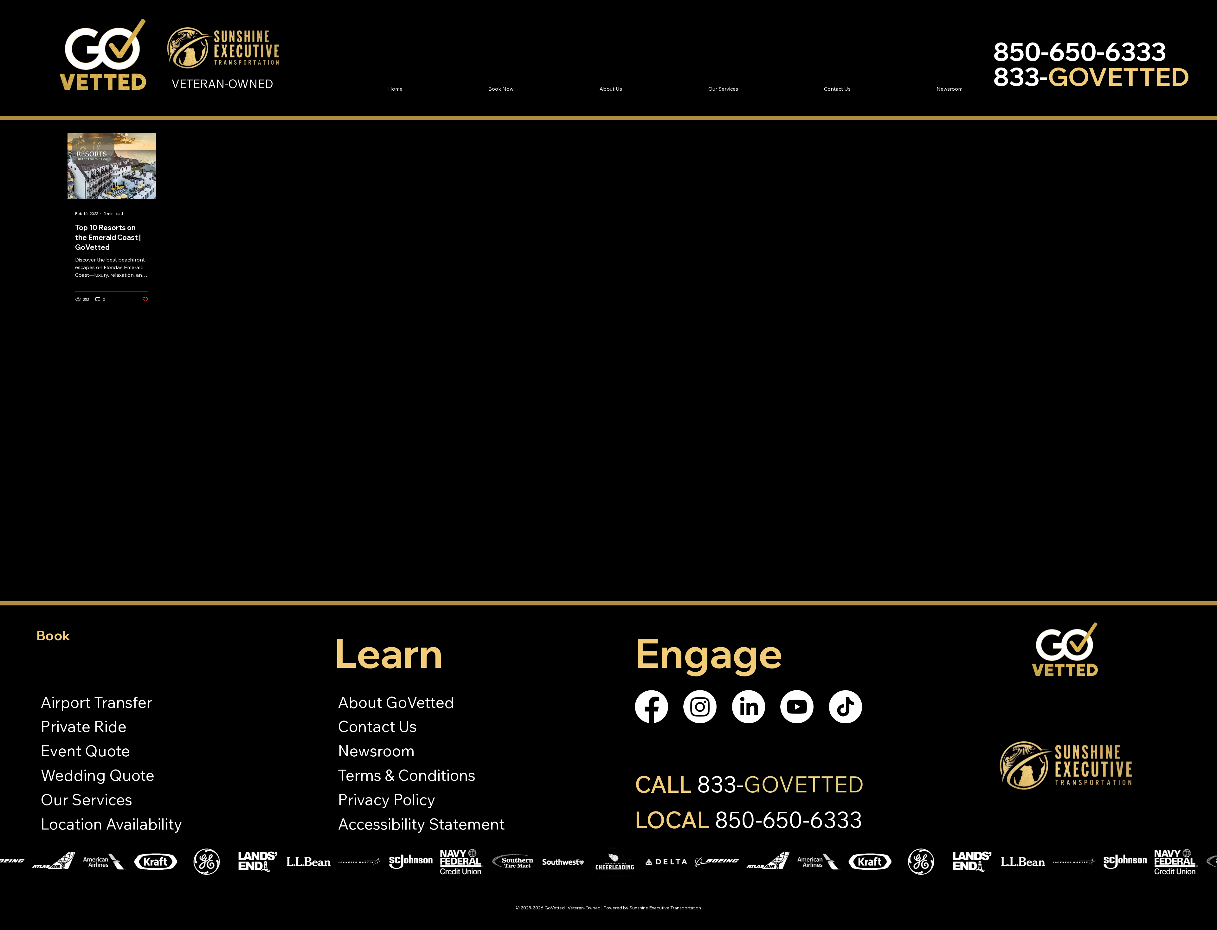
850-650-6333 (788, 819)
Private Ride (83, 726)
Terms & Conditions (406, 775)
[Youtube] (797, 706)
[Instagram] (700, 706)
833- (780, 784)
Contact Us (377, 726)
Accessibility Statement (421, 823)
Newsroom (376, 750)
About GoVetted (396, 702)
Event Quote (85, 750)
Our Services (86, 799)
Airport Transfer (96, 702)
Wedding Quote (97, 775)
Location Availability (111, 823)
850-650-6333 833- (1091, 64)
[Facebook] (651, 706)
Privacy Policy (386, 799)
